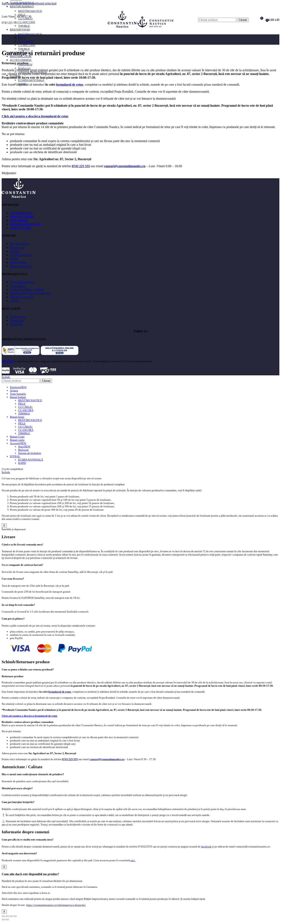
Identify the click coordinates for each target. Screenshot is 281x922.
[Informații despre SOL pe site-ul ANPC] (60, 354)
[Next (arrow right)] (7, 919)
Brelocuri (24, 68)
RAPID (22, 83)
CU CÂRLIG (25, 18)
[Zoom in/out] (15, 916)
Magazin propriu (20, 266)
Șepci (25, 64)
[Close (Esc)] (3, 916)
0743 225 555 (81, 166)
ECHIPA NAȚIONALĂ (31, 80)
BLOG (14, 251)
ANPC (14, 300)
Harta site (16, 324)
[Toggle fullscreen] (11, 916)
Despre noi (17, 247)
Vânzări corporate (21, 297)
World (14, 258)
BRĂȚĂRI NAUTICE (30, 11)
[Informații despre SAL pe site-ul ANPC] (21, 354)
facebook (206, 846)
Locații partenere (21, 255)
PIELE (21, 14)
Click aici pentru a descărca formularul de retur (35, 116)
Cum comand (18, 220)
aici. (133, 860)
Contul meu (17, 317)
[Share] (7, 916)
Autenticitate (18, 262)
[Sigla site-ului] (122, 27)
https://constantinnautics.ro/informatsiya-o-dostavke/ (56, 905)
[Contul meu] (252, 20)
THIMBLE (24, 25)
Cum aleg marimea (22, 282)
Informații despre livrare (25, 224)
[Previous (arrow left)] (3, 919)
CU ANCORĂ (26, 22)
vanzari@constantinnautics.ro (124, 166)
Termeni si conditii (22, 216)
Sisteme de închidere (32, 72)
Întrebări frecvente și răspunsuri (30, 293)
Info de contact (19, 244)
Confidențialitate (20, 213)
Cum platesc (18, 286)
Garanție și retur (20, 227)
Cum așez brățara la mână (26, 289)
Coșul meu (17, 320)
